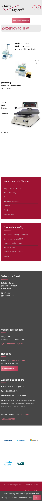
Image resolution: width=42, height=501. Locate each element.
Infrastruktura (9, 247)
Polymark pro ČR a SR (12, 188)
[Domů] (12, 7)
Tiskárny (7, 210)
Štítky (6, 197)
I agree (36, 497)
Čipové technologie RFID (13, 239)
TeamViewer (24, 414)
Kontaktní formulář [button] (9, 369)
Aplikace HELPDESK (8, 419)
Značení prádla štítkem (13, 243)
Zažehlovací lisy (10, 193)
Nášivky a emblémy (11, 201)
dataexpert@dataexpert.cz (17, 360)
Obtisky (7, 206)
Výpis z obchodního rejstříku (12, 344)
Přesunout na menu (21, 20)
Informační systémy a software (16, 234)
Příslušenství (9, 214)
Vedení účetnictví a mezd (13, 252)
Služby (6, 256)
